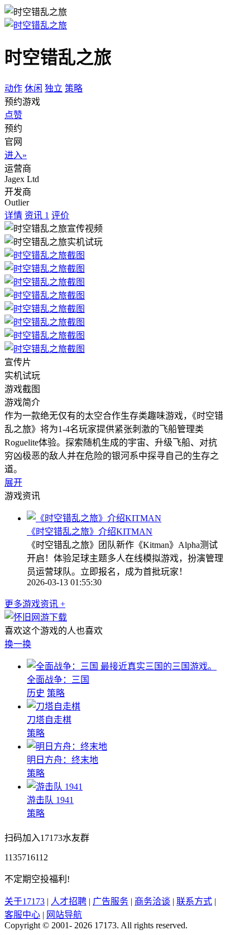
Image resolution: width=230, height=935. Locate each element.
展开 (13, 482)
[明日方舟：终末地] (67, 746)
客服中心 (22, 914)
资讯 (37, 215)
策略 (74, 88)
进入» (15, 155)
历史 (36, 693)
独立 (54, 88)
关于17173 (24, 901)
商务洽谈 (152, 901)
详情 (13, 215)
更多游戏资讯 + (34, 604)
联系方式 (194, 901)
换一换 (17, 644)
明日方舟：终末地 (62, 760)
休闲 (33, 88)
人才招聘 (69, 901)
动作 (13, 88)
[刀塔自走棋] (53, 706)
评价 (60, 215)
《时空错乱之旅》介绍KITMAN (89, 531)
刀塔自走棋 (49, 719)
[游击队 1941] (55, 786)
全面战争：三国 (58, 679)
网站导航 (64, 914)
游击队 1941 (50, 800)
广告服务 (110, 901)
